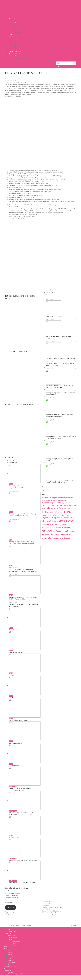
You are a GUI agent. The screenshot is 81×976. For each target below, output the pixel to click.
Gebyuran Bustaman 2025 (16, 488)
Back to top (73, 925)
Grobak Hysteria (14, 925)
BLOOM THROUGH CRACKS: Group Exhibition (23, 860)
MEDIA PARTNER (14, 53)
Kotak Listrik (16, 24)
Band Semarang (56, 505)
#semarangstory (62, 500)
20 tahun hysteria (61, 502)
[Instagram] (7, 927)
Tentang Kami (16, 20)
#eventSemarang (60, 498)
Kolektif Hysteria (53, 518)
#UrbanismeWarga (48, 503)
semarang (47, 530)
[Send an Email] (4, 927)
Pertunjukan (15, 48)
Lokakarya (15, 43)
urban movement (54, 538)
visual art (64, 538)
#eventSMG (70, 498)
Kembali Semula (13, 630)
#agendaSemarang (48, 498)
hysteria (57, 515)
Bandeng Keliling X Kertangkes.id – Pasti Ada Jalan (60, 358)
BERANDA (12, 18)
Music (44, 524)
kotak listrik (64, 517)
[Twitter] (1, 927)
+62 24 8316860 (46, 909)
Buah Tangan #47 (14, 837)
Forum (14, 41)
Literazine (12, 675)
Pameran (15, 46)
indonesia (64, 515)
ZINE (10, 34)
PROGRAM (12, 22)
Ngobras (19, 30)
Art (43, 505)
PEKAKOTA (12, 55)
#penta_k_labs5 (50, 500)
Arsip (71, 502)
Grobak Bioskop (17, 25)
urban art (58, 535)
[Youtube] (3, 927)
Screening (19, 32)
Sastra (14, 49)
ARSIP (11, 36)
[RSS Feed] (6, 927)
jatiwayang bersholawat (15, 743)
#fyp (43, 500)
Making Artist (20, 29)
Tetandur (11, 698)
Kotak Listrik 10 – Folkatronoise (55, 316)
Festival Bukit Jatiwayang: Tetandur (19, 720)
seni (54, 531)
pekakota (63, 524)
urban (51, 534)
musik (48, 524)
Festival (14, 39)
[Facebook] (0, 927)
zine (68, 538)
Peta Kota (15, 57)
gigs (71, 512)
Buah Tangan (67, 505)
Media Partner (66, 520)
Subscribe (10, 907)
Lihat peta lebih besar (47, 901)
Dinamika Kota (13, 462)
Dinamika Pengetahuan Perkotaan (21, 58)
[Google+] (2, 927)
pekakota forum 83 (14, 765)
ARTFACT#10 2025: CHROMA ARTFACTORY (22, 883)
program (55, 527)
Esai (14, 38)
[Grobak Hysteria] (20, 9)
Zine (47, 295)
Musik (14, 44)
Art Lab (14, 27)
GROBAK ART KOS (15, 51)
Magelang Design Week (15, 652)
